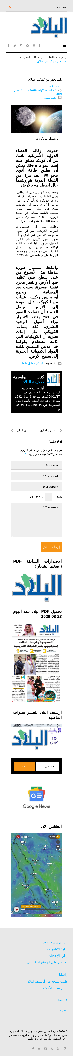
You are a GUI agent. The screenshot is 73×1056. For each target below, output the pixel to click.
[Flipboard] (40, 45)
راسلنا (63, 975)
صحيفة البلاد (55, 86)
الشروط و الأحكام (54, 988)
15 (35, 57)
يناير (42, 57)
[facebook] (8, 45)
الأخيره (26, 57)
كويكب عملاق (35, 363)
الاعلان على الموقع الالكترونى (46, 962)
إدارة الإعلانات (57, 956)
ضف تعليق (50, 97)
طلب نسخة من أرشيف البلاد (47, 981)
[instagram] (21, 45)
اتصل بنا (63, 1010)
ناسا (24, 363)
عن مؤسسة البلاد (55, 942)
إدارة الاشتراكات (56, 949)
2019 (52, 57)
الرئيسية (62, 57)
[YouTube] (34, 45)
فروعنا (62, 1000)
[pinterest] (27, 45)
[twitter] (15, 45)
